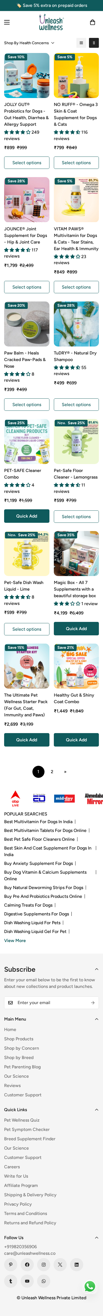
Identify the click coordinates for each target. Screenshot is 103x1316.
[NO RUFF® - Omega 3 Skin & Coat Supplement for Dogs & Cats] (76, 75)
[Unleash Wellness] (51, 22)
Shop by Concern (21, 1048)
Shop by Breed (19, 1057)
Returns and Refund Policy (30, 1222)
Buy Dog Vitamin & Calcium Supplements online (45, 875)
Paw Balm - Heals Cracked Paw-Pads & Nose (25, 359)
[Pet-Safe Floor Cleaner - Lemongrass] (76, 441)
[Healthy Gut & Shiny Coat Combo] (76, 666)
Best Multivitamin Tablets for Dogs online (45, 830)
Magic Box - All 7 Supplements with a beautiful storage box (75, 589)
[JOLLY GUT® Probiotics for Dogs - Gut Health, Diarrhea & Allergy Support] (26, 75)
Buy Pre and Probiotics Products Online (43, 896)
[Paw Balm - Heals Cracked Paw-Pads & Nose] (26, 324)
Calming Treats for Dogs (28, 905)
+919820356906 (20, 1246)
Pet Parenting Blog (22, 1066)
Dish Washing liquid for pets (32, 922)
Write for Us (16, 1176)
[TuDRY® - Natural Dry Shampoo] (76, 324)
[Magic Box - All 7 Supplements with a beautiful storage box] (76, 553)
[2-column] (94, 43)
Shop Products (18, 1038)
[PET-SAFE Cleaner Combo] (26, 441)
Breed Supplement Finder (29, 1138)
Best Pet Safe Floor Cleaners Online (39, 839)
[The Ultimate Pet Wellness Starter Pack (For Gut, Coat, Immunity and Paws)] (26, 666)
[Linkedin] (76, 1264)
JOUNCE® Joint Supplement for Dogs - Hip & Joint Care (25, 235)
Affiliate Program (21, 1185)
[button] (92, 22)
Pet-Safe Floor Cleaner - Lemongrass (76, 474)
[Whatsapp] (43, 1281)
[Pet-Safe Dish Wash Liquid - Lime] (26, 553)
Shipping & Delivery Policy (30, 1194)
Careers (12, 1166)
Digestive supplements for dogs (36, 914)
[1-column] (81, 43)
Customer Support (22, 1094)
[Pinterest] (10, 1264)
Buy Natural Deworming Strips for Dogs (43, 887)
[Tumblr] (10, 1281)
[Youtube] (27, 1281)
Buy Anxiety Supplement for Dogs (38, 863)
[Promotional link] (12, 798)
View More (15, 940)
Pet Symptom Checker (27, 1129)
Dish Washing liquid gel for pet (35, 931)
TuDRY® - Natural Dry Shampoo (75, 356)
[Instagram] (43, 1264)
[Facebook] (27, 1264)
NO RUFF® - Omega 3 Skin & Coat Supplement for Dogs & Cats (76, 114)
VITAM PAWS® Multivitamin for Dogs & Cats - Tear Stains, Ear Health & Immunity (76, 238)
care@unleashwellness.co (29, 1253)
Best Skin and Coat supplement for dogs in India (47, 851)
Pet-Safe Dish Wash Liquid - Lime (23, 586)
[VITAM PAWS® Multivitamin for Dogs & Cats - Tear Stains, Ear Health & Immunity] (76, 199)
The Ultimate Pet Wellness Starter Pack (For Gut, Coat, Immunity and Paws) (26, 704)
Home (10, 1029)
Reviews (12, 1085)
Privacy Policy (18, 1204)
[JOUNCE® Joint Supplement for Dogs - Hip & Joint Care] (26, 199)
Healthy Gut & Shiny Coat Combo (74, 698)
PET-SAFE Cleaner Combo (22, 474)
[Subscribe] (93, 1002)
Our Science (16, 1076)
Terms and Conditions (25, 1213)
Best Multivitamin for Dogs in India (38, 821)
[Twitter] (60, 1264)
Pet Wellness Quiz (22, 1120)
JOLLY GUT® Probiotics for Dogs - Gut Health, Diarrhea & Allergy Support (26, 114)
